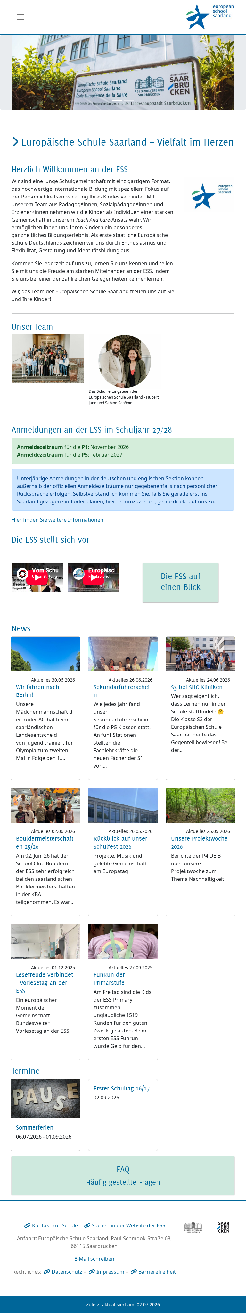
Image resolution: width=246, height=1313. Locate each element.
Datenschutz (67, 1271)
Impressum (110, 1271)
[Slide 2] (129, 101)
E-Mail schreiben (94, 1258)
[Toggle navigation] (20, 17)
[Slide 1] (117, 101)
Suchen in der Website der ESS (128, 1225)
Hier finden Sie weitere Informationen (58, 519)
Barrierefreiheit (157, 1271)
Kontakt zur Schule (55, 1225)
